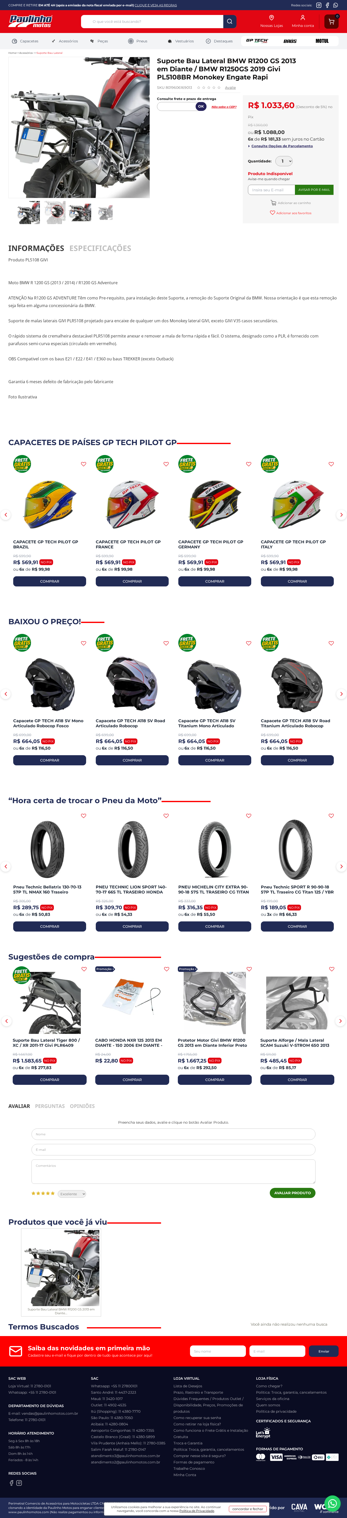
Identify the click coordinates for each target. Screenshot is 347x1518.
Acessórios (68, 41)
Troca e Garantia (188, 1443)
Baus (290, 41)
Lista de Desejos (188, 1386)
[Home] (44, 21)
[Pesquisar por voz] (86, 22)
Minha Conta (185, 1475)
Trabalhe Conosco (189, 1468)
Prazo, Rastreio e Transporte (198, 1392)
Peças (103, 41)
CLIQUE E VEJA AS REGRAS (156, 5)
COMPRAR (49, 581)
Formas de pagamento (194, 1462)
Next (341, 515)
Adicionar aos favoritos (293, 213)
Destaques (223, 41)
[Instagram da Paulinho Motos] (319, 5)
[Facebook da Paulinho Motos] (327, 5)
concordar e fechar (247, 1509)
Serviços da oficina (272, 1398)
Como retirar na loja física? (197, 1424)
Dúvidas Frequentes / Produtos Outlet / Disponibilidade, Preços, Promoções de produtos (209, 1405)
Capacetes (29, 41)
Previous (6, 515)
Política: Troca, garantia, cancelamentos (209, 1449)
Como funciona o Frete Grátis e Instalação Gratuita (211, 1433)
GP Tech (257, 41)
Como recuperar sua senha (197, 1417)
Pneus (141, 41)
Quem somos (268, 1405)
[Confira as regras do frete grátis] (22, 464)
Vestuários (184, 41)
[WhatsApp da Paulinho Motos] (336, 5)
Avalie (230, 87)
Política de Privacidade (196, 1511)
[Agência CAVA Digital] (299, 1508)
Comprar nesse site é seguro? (200, 1456)
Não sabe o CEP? (224, 107)
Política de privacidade (276, 1411)
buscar (229, 21)
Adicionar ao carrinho (294, 203)
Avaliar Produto (292, 1193)
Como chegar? (269, 1386)
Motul (322, 41)
